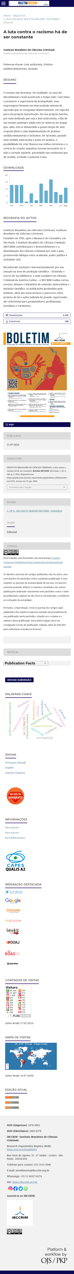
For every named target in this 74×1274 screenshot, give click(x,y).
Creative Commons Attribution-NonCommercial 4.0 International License (33, 562)
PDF (11, 424)
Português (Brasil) (15, 762)
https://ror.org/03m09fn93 (22, 1149)
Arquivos (19, 15)
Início (7, 15)
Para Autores (12, 832)
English (9, 767)
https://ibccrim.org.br (25, 1182)
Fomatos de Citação (20, 487)
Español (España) (15, 772)
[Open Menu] (3, 3)
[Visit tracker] (31, 1069)
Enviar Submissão (19, 679)
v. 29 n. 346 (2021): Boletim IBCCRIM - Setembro (31, 19)
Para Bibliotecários (15, 837)
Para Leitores (12, 827)
